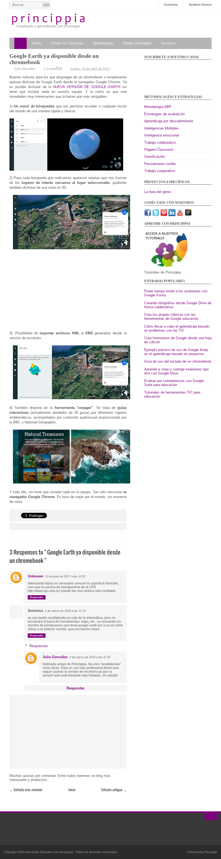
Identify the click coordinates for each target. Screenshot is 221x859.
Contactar (171, 4)
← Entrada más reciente (25, 789)
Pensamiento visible (160, 164)
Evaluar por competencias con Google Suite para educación (174, 383)
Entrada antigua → (114, 789)
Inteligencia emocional (161, 135)
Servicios (168, 43)
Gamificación (154, 157)
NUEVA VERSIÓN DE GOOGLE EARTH (86, 87)
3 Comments (53, 69)
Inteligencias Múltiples (161, 128)
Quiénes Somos (200, 4)
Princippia (210, 852)
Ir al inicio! (211, 816)
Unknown (35, 576)
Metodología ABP (157, 107)
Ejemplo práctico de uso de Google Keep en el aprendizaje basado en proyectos (176, 352)
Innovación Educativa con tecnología (49, 852)
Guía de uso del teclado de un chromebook (177, 361)
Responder (36, 597)
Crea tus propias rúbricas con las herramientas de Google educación (171, 317)
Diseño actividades (137, 43)
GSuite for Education (67, 43)
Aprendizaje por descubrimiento (168, 121)
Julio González (55, 657)
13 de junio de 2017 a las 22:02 (65, 576)
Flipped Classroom (158, 150)
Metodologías (103, 43)
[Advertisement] (68, 293)
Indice (36, 43)
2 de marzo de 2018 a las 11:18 (65, 610)
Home (20, 43)
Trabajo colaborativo (160, 143)
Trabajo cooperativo (159, 171)
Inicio (71, 789)
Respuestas (38, 646)
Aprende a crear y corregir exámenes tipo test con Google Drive (176, 371)
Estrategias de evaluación (164, 114)
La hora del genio (157, 192)
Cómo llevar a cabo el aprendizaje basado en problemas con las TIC (176, 328)
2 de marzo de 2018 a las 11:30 (89, 657)
